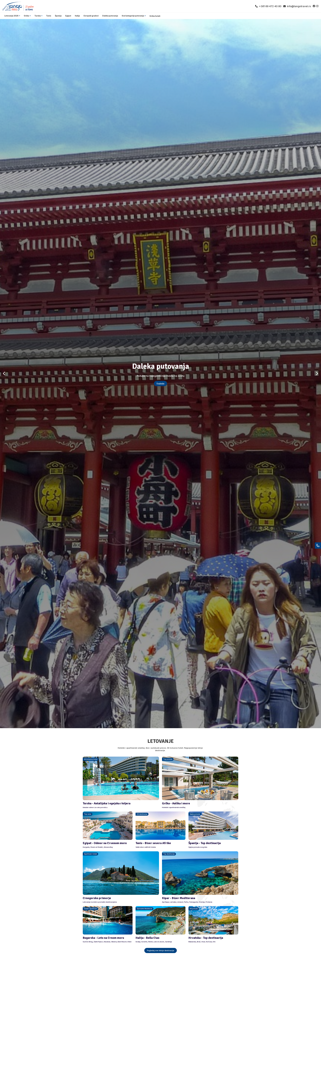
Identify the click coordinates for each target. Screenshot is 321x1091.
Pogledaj (160, 383)
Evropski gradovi (91, 16)
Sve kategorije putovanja (133, 16)
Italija (77, 16)
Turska (37, 16)
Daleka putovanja (110, 16)
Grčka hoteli (154, 16)
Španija (58, 16)
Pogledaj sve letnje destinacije (160, 950)
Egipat (68, 16)
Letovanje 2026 (11, 16)
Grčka (26, 16)
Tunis (48, 16)
